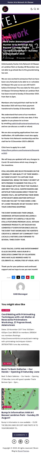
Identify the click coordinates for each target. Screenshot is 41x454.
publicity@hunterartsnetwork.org (25, 123)
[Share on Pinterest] (27, 277)
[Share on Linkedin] (23, 277)
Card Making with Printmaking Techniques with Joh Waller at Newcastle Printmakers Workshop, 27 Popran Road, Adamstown (18, 319)
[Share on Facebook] (13, 277)
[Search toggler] (34, 9)
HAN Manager (9, 58)
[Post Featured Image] (20, 358)
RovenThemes (23, 451)
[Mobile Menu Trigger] (38, 9)
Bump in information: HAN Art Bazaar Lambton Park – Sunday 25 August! (20, 415)
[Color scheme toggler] (31, 9)
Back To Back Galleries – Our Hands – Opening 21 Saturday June (20, 370)
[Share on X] (18, 277)
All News (7, 37)
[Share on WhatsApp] (32, 277)
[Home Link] (5, 9)
